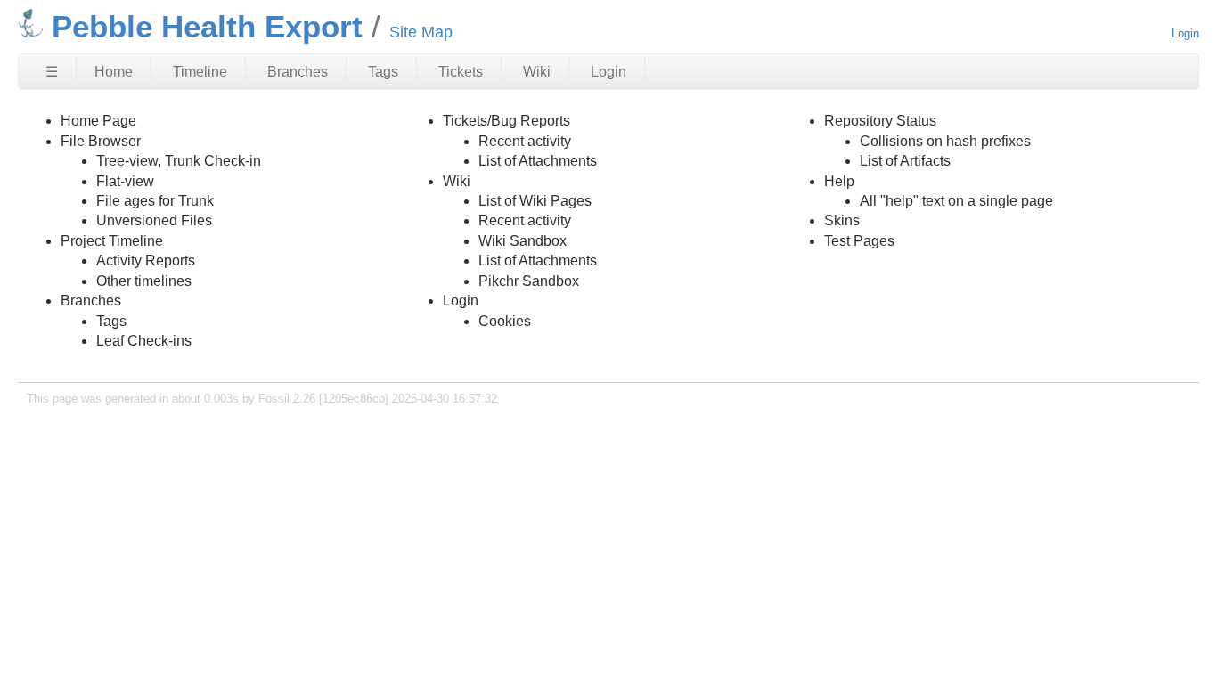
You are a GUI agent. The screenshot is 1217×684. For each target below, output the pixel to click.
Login (1185, 33)
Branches (297, 71)
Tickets (460, 71)
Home (113, 71)
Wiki (537, 71)
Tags (383, 71)
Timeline (200, 71)
